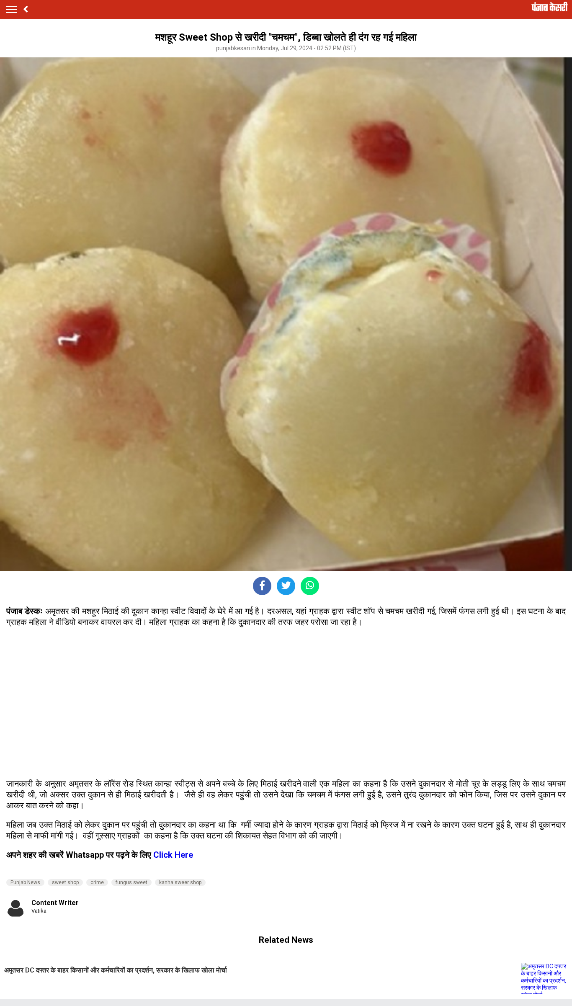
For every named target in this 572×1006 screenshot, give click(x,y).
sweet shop (65, 882)
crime (97, 882)
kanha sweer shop (180, 882)
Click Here (173, 855)
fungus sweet (131, 882)
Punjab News (25, 882)
